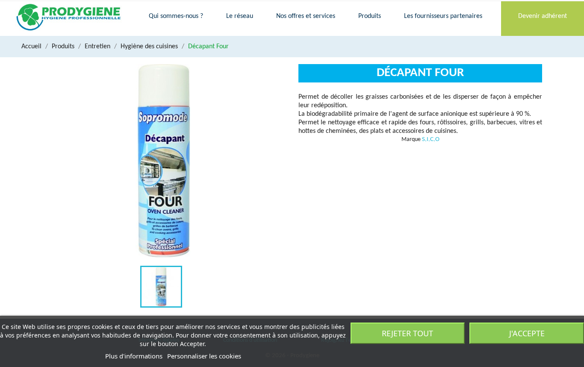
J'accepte (527, 333)
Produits (369, 16)
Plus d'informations (133, 356)
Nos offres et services (305, 16)
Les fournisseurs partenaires (443, 16)
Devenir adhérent (542, 16)
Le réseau (239, 16)
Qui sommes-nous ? (176, 16)
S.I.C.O (430, 139)
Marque (411, 139)
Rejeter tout (407, 333)
